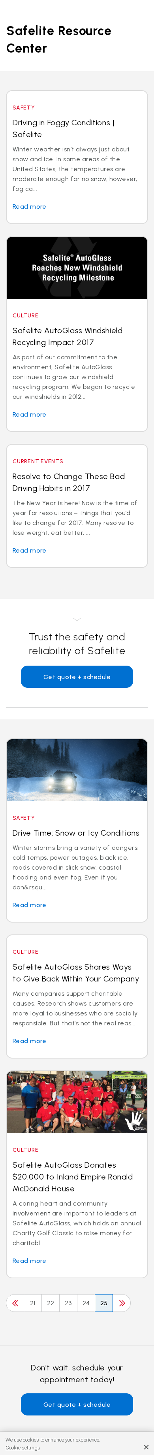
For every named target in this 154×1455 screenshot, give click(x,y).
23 (68, 1303)
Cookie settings (23, 1448)
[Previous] (15, 1303)
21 (33, 1303)
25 (104, 1303)
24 (86, 1303)
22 (50, 1303)
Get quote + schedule (77, 677)
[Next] (122, 1303)
